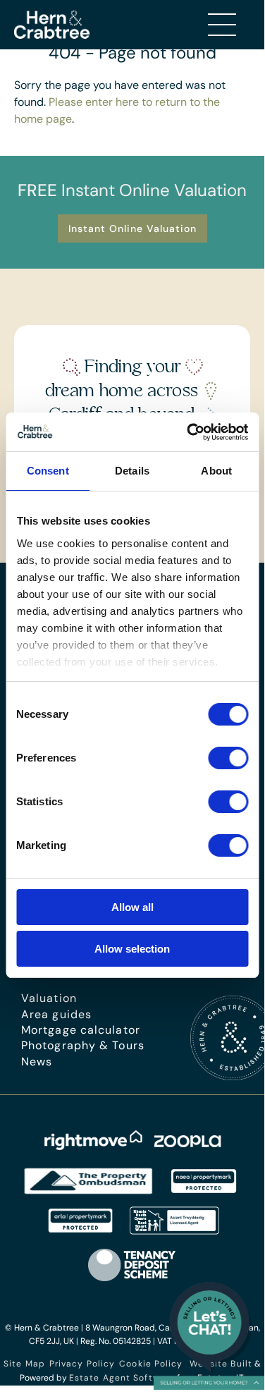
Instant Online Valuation (132, 228)
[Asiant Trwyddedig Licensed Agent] (175, 1230)
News (36, 1061)
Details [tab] (132, 471)
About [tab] (216, 471)
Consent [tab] (48, 471)
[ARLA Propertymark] (80, 1230)
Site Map (24, 1363)
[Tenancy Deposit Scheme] (132, 1280)
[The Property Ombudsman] (89, 1191)
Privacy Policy (82, 1363)
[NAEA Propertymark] (203, 1191)
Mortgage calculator (80, 1029)
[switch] (228, 758)
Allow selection (132, 949)
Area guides (56, 1014)
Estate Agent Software (122, 1377)
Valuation (49, 998)
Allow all (132, 907)
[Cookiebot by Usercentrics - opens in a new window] (188, 432)
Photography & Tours (82, 1045)
